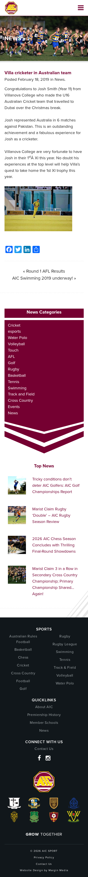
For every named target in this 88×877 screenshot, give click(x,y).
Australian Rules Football (23, 639)
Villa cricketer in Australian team (38, 72)
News (60, 79)
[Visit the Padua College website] (54, 807)
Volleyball (16, 344)
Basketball (17, 375)
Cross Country (20, 400)
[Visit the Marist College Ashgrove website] (34, 807)
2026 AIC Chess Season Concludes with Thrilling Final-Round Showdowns (54, 545)
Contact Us (44, 748)
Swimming (17, 388)
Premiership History (44, 714)
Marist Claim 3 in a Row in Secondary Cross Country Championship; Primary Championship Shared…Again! (55, 581)
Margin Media (58, 870)
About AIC (44, 706)
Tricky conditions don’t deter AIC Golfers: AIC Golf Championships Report (55, 485)
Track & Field (65, 667)
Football (23, 681)
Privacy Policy (44, 857)
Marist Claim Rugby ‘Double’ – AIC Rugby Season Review (51, 515)
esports (14, 331)
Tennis (13, 382)
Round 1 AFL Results (45, 271)
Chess (23, 657)
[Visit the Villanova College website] (74, 821)
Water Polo (17, 338)
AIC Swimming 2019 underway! (42, 278)
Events (14, 407)
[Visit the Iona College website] (14, 807)
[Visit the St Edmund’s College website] (73, 807)
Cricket (14, 325)
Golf (11, 363)
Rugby (13, 369)
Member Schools (44, 722)
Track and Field (21, 394)
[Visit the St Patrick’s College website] (34, 821)
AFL (11, 356)
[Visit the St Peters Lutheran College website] (53, 821)
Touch (13, 350)
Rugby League (65, 644)
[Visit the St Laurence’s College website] (14, 821)
